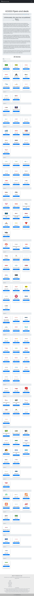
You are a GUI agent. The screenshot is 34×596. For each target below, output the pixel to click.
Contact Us (10, 585)
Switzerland (12, 588)
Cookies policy (10, 583)
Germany (19, 588)
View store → (6, 78)
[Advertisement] (18, 7)
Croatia (9, 588)
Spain (7, 588)
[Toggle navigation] (32, 1)
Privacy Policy (10, 582)
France (29, 588)
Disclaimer (24, 14)
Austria (24, 588)
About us (27, 14)
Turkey (5, 588)
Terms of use (10, 586)
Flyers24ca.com (18, 594)
